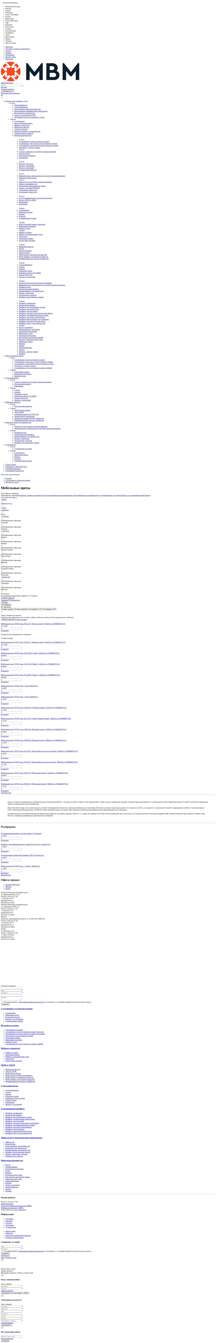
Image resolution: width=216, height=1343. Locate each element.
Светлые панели (46, 495)
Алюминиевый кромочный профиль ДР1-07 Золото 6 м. (22, 855)
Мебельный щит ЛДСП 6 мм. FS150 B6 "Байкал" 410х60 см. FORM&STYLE (30, 675)
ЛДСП (21, 249)
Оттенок (5, 516)
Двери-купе (9, 1142)
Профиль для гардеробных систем (32, 307)
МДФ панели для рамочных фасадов (33, 255)
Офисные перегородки (27, 178)
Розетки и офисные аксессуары (31, 340)
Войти (26, 1293)
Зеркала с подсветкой (27, 277)
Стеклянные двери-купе (28, 190)
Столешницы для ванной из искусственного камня (38, 146)
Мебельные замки (26, 342)
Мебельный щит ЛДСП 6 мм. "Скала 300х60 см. (19, 686)
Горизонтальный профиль (29, 289)
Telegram (17, 469)
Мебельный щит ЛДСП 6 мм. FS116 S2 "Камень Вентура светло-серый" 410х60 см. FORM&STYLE (39, 751)
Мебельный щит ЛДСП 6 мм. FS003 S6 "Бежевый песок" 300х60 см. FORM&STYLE (33, 740)
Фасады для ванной (26, 168)
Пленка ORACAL (26, 275)
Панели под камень (113, 495)
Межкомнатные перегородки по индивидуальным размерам (42, 176)
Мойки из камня (25, 232)
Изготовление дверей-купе (24, 113)
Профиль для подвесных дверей (31, 297)
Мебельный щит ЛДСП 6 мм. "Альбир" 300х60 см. (20, 866)
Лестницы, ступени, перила (29, 148)
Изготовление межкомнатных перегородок (30, 111)
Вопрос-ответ (10, 57)
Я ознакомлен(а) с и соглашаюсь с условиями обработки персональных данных (47, 1002)
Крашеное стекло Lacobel (15, 1098)
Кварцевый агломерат (27, 226)
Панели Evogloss (25, 251)
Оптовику (9, 1225)
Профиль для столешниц (14, 1129)
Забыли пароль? (7, 1291)
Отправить (5, 1004)
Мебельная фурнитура (23, 135)
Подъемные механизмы (28, 331)
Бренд (4, 499)
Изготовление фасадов (23, 406)
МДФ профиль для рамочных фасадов (33, 257)
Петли (7, 1165)
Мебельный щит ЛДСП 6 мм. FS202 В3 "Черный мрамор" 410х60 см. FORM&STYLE (34, 708)
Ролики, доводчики (26, 293)
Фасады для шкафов (26, 166)
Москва (8, 887)
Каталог (4, 87)
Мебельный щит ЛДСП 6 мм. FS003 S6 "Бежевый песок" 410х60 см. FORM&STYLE (33, 729)
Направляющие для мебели (29, 329)
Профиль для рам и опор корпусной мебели (22, 1123)
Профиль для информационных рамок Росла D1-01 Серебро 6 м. (26, 844)
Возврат (8, 53)
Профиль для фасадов (27, 303)
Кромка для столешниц (14, 1019)
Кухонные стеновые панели (29, 495)
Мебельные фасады (21, 127)
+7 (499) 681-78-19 (20, 467)
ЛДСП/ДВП (19, 412)
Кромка (22, 214)
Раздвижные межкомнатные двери (32, 186)
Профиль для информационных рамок (33, 315)
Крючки (22, 354)
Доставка (9, 1219)
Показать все (6, 875)
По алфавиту (6, 605)
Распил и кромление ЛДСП (25, 115)
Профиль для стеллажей (28, 311)
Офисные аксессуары (13, 1179)
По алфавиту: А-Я (35, 609)
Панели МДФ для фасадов (24, 416)
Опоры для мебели (12, 1185)
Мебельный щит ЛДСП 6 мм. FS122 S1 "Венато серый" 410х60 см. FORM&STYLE (33, 624)
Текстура (5, 531)
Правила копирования (14, 1238)
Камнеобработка (20, 105)
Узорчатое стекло (25, 271)
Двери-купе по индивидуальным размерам (35, 182)
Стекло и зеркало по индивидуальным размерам (37, 152)
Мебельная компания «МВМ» (12, 1208)
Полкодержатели (25, 348)
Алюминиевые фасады (27, 170)
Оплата (8, 51)
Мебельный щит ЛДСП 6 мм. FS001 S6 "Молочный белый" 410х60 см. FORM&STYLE (34, 773)
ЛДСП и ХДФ (10, 1071)
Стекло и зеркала (21, 129)
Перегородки (10, 1144)
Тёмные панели (58, 495)
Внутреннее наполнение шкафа (31, 338)
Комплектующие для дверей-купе (27, 131)
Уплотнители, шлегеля (27, 295)
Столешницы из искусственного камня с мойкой (33, 368)
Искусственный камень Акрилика (32, 224)
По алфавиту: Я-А (49, 609)
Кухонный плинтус (12, 1017)
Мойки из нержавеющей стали (31, 234)
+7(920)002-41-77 (7, 91)
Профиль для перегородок (29, 309)
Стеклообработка (21, 107)
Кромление (23, 204)
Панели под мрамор (129, 495)
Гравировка (23, 158)
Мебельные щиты (26, 212)
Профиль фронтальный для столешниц (34, 319)
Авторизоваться (7, 1323)
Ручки (7, 1171)
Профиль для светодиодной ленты (32, 321)
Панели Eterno (24, 253)
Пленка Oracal (24, 154)
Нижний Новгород (12, 885)
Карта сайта (10, 1231)
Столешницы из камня (23, 449)
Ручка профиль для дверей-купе (17, 1146)
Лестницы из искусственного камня (19, 1036)
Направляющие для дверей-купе (31, 291)
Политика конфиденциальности (18, 1235)
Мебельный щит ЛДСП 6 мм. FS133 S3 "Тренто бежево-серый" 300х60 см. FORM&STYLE (36, 719)
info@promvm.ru (7, 83)
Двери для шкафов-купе (28, 184)
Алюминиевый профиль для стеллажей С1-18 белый (21, 833)
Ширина (5, 510)
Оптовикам (9, 55)
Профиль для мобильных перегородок (20, 1119)
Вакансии (9, 59)
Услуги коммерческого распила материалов (35, 198)
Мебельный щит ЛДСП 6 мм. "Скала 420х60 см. (19, 697)
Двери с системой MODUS (29, 188)
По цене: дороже (7, 609)
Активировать (6, 1325)
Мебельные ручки (26, 333)
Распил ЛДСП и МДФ (27, 200)
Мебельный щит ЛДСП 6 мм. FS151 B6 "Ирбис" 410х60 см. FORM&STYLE (30, 664)
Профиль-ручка (25, 287)
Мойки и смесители (22, 125)
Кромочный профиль (27, 305)
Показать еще (6, 793)
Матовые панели (85, 495)
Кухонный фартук (144, 495)
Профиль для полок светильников (32, 317)
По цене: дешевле (21, 609)
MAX (13, 465)
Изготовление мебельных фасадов (27, 109)
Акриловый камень (21, 372)
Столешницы (19, 121)
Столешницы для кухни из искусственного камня (38, 144)
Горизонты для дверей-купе (16, 1148)
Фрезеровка (23, 202)
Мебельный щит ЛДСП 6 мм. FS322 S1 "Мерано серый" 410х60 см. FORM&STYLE (33, 642)
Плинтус (22, 216)
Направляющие (11, 1167)
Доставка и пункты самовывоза (17, 49)
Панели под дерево (99, 495)
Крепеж (22, 344)
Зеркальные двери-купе (28, 192)
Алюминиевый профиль (23, 133)
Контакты (9, 47)
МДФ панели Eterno (13, 1073)
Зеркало (22, 269)
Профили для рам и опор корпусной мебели (36, 313)
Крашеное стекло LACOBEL (30, 273)
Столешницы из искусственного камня (34, 141)
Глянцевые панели (71, 495)
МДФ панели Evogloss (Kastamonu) (18, 1075)
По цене (4, 602)
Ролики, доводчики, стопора (16, 1154)
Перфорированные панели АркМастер (34, 259)
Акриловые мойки (26, 238)
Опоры (21, 346)
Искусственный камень (23, 123)
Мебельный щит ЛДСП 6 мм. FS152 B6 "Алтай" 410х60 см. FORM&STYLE (30, 653)
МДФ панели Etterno (22, 410)
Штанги (8, 1191)
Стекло (21, 267)
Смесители (23, 236)
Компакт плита (24, 228)
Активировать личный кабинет (12, 1293)
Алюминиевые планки (27, 218)
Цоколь (22, 350)
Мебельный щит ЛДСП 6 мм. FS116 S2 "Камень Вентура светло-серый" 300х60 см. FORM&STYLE (39, 762)
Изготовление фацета (27, 156)
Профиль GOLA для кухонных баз (32, 323)
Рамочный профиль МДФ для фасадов (29, 418)
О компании (10, 1227)
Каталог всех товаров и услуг (16, 101)
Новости (9, 1233)
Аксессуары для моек (27, 241)
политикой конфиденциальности (31, 1002)
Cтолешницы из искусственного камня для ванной (25, 1034)
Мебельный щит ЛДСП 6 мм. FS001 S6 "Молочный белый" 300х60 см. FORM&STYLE (34, 784)
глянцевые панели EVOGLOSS (26, 414)
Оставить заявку (21, 619)
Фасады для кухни (26, 164)
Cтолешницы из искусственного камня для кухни (24, 1032)
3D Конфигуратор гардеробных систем (29, 117)
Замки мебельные (12, 1181)
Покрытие (6, 577)
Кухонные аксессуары (27, 336)
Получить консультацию (10, 93)
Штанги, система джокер (28, 352)
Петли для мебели (26, 327)
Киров (7, 889)
